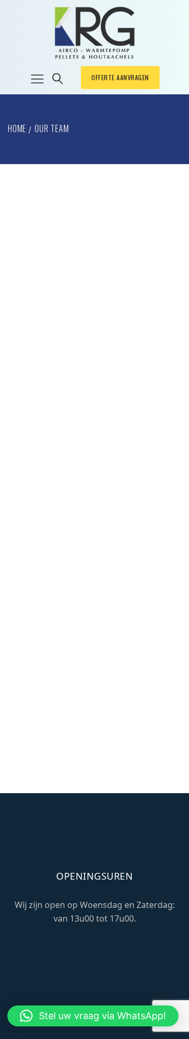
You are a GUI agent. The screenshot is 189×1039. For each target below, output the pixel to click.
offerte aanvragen (120, 77)
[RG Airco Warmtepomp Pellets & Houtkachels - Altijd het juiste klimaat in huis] (94, 33)
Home (17, 128)
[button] (92, 1015)
